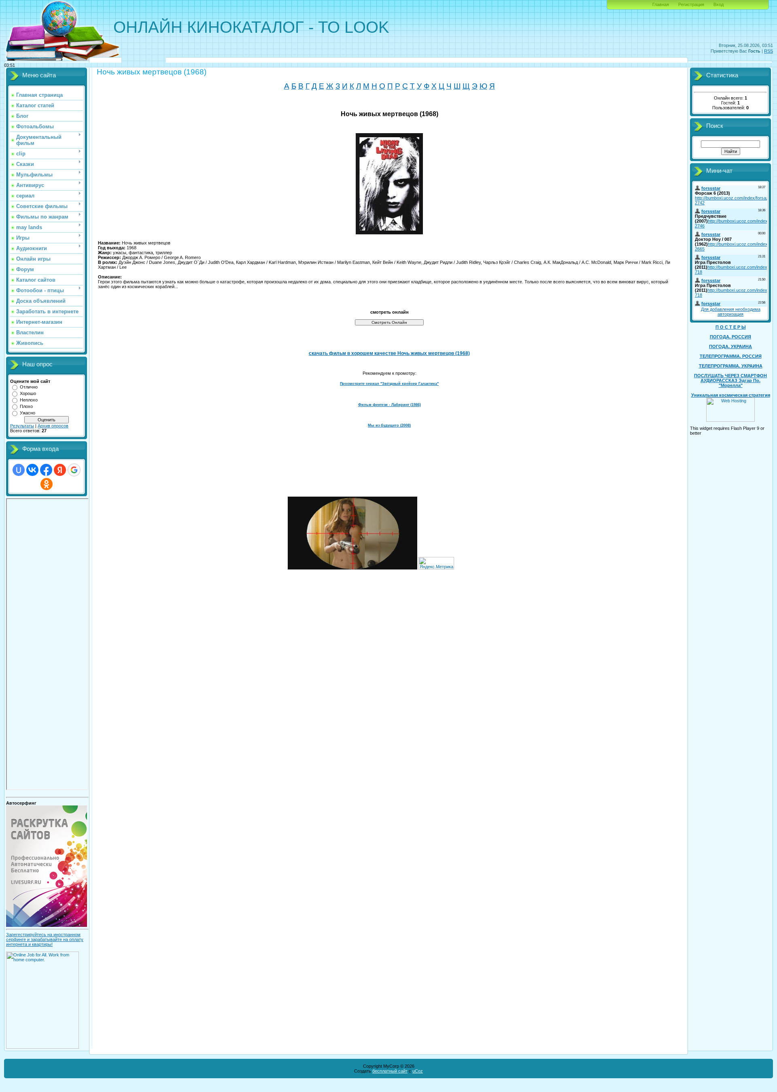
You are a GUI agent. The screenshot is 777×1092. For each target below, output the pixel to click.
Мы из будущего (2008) (389, 425)
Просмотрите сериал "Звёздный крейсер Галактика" (389, 384)
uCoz (417, 1071)
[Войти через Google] (74, 469)
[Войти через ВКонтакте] (32, 470)
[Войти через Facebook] (46, 470)
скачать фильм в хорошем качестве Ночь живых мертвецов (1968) (389, 353)
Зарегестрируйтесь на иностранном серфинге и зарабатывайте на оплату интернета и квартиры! (44, 939)
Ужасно (27, 412)
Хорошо (28, 393)
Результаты (22, 425)
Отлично (29, 387)
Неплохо (29, 399)
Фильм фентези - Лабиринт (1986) (389, 405)
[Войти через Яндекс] (60, 470)
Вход (718, 4)
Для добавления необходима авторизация (730, 312)
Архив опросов (53, 425)
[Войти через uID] (19, 470)
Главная (660, 4)
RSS (768, 51)
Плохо (26, 406)
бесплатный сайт (390, 1071)
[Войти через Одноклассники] (46, 484)
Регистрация (691, 4)
